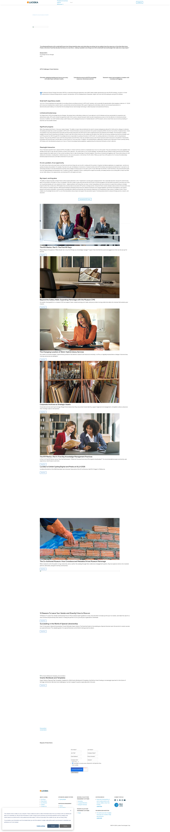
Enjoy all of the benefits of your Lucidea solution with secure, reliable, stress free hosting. (103, 803)
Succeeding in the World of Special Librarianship (59, 624)
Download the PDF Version (85, 199)
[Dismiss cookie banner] (70, 811)
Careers (43, 804)
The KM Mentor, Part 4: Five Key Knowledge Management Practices (66, 457)
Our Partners (44, 802)
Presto (61, 805)
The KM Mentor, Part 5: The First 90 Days (56, 247)
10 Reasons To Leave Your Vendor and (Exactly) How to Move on (65, 613)
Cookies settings (41, 826)
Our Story (43, 799)
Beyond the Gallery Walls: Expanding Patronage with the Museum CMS (67, 300)
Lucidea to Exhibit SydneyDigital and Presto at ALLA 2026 (62, 467)
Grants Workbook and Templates (52, 678)
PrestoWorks (63, 807)
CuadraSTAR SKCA (82, 803)
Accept (53, 826)
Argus (79, 812)
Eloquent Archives (82, 804)
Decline (65, 826)
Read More (43, 255)
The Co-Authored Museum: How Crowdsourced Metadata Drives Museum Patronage (73, 561)
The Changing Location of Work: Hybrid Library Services (62, 352)
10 (46, 730)
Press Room (44, 801)
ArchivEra (80, 801)
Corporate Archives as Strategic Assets (55, 404)
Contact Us (139, 2)
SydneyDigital (63, 799)
